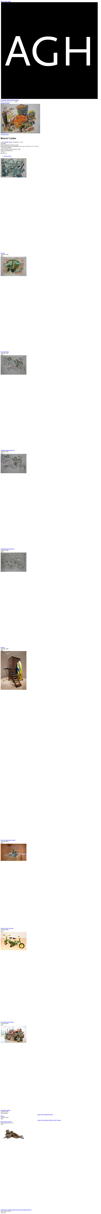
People (12, 100)
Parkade (3, 253)
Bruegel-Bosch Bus (5, 1110)
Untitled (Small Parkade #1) (8, 450)
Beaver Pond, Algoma (6, 1121)
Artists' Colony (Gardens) (7, 928)
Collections (4, 100)
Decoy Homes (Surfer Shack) (8, 840)
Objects (9, 100)
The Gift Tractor (5, 351)
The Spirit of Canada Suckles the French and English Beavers (16, 1209)
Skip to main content (6, 1)
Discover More (7, 156)
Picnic (2, 1116)
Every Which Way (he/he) (7, 1022)
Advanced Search (5, 103)
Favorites (16, 100)
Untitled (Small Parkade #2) (8, 549)
